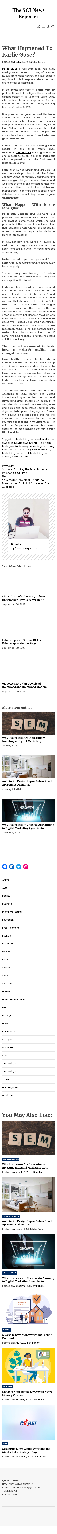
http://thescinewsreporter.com (24, 548)
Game (5, 975)
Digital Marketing (12, 911)
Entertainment (10, 927)
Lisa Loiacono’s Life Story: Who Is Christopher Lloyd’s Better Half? (23, 598)
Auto (5, 887)
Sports (6, 1055)
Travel (5, 1079)
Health (6, 991)
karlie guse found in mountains (33, 442)
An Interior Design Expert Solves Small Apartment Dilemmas (27, 783)
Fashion (6, 935)
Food (5, 959)
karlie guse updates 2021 (36, 449)
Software (7, 1047)
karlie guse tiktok (12, 449)
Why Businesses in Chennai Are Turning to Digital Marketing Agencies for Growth (28, 828)
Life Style (7, 1015)
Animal (6, 880)
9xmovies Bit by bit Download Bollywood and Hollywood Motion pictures (24, 687)
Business (7, 903)
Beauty (6, 895)
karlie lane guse (20, 456)
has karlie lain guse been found (29, 439)
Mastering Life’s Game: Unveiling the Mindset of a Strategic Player (26, 1450)
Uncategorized (10, 1087)
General (7, 983)
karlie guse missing (43, 446)
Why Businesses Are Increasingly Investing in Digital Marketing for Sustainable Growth (23, 741)
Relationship (9, 1031)
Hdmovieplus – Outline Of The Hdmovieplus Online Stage (22, 641)
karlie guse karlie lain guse (17, 446)
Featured (7, 943)
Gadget (6, 967)
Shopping (7, 1039)
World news (9, 1095)
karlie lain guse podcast (15, 453)
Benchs (41, 62)
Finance (6, 951)
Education (8, 919)
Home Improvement (14, 999)
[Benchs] (28, 519)
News (5, 1023)
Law (4, 1007)
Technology (9, 1063)
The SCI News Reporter (28, 13)
